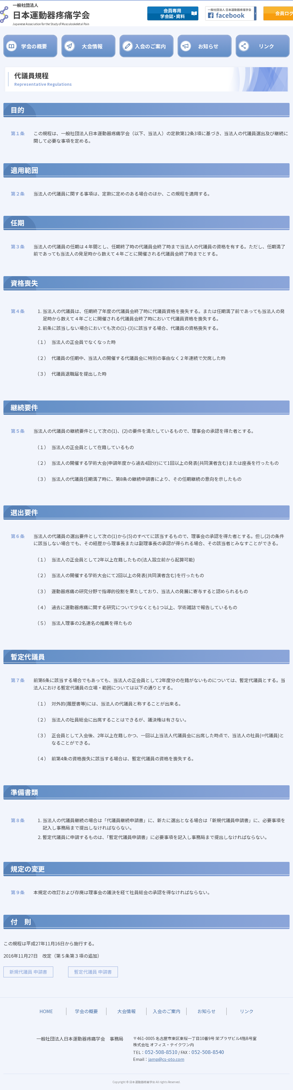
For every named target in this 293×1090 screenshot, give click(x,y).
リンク (266, 46)
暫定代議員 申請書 (93, 971)
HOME (46, 1011)
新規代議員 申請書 (28, 971)
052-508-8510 (161, 1051)
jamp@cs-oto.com (166, 1059)
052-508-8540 (207, 1051)
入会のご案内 (150, 46)
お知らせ (208, 46)
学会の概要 (34, 46)
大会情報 (92, 46)
